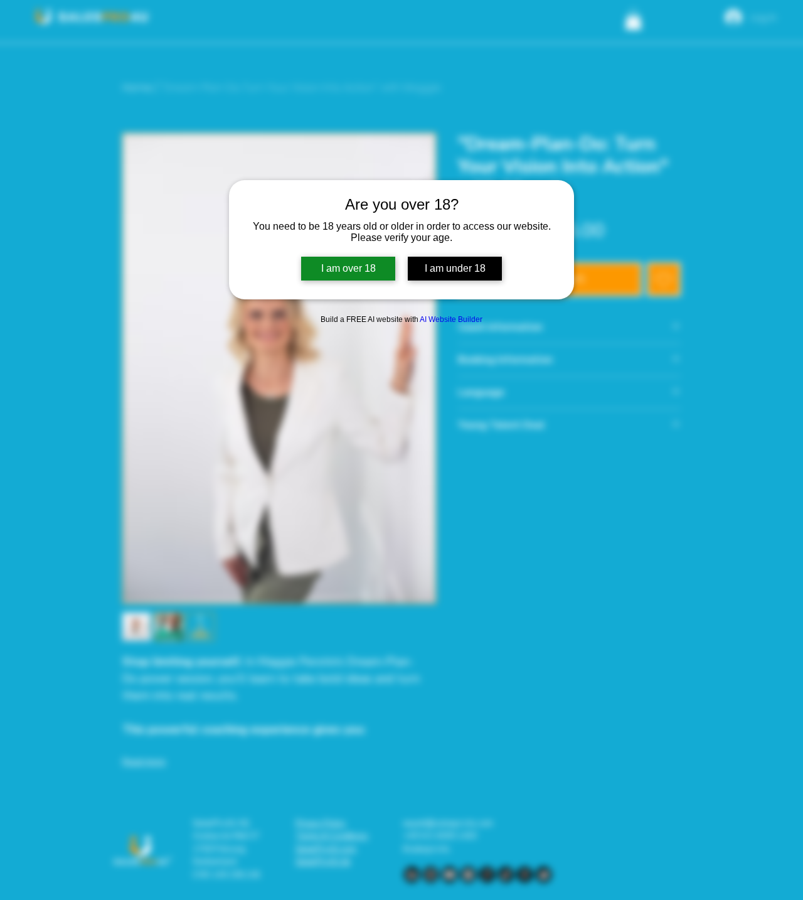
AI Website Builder (451, 319)
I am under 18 (455, 268)
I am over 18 (348, 268)
